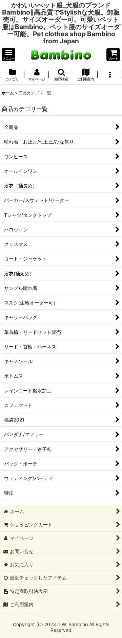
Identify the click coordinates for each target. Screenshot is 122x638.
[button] (8, 54)
